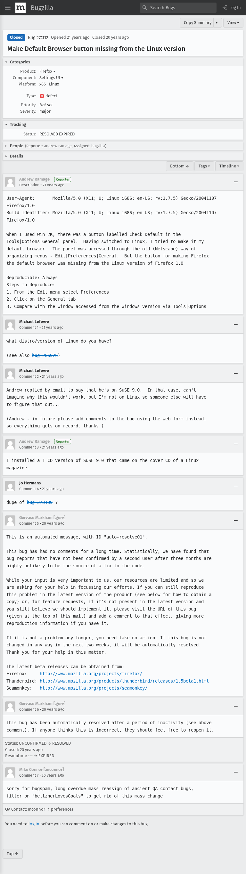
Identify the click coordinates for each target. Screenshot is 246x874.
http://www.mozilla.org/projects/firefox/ (91, 673)
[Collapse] (236, 182)
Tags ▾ (204, 166)
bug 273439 (40, 502)
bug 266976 (45, 355)
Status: (29, 134)
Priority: (28, 104)
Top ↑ (13, 853)
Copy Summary (197, 22)
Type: (31, 95)
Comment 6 (29, 709)
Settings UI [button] (51, 77)
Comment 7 (28, 775)
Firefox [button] (47, 71)
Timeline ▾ (229, 166)
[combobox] (178, 8)
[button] (231, 8)
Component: (24, 77)
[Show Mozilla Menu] (20, 8)
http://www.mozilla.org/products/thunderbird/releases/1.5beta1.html (124, 681)
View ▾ (233, 22)
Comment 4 (29, 489)
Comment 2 (29, 376)
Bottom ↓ (179, 166)
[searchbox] (178, 8)
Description (29, 185)
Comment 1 (28, 327)
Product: (28, 71)
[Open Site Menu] (8, 8)
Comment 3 (29, 447)
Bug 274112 (38, 37)
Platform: (27, 84)
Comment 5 (29, 523)
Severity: (28, 111)
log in (34, 823)
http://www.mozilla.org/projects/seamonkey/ (93, 688)
